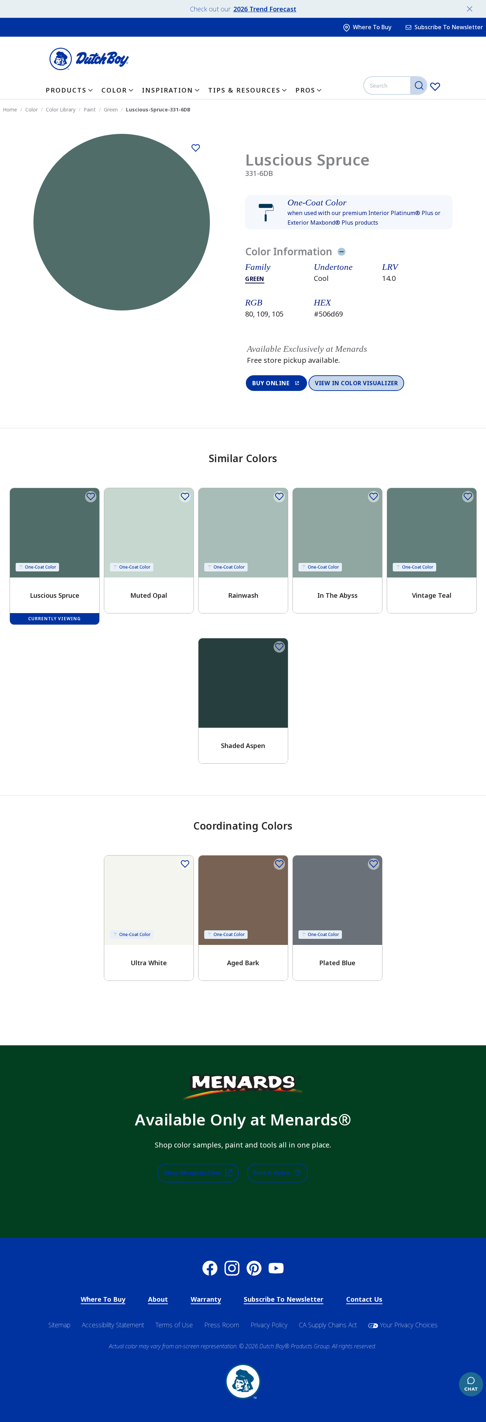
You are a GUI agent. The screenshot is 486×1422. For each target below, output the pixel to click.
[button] (348, 212)
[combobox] (396, 85)
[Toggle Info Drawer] (341, 251)
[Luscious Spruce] (195, 148)
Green (254, 279)
